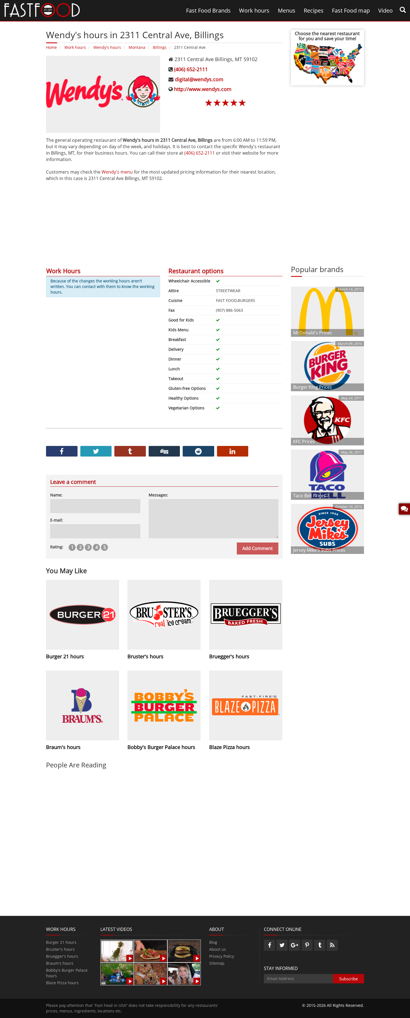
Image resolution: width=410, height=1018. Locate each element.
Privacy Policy (221, 956)
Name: (56, 495)
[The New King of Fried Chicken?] (117, 973)
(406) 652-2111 (191, 69)
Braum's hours (59, 963)
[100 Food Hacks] (117, 950)
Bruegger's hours (62, 956)
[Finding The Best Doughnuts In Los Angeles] (151, 973)
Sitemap (217, 963)
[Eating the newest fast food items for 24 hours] (184, 973)
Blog (213, 942)
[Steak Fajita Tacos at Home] (151, 950)
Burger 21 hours (61, 942)
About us (217, 949)
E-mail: (56, 520)
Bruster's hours (60, 949)
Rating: (56, 546)
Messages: (158, 495)
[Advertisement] (164, 221)
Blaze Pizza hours (62, 982)
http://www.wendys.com (202, 89)
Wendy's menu (117, 172)
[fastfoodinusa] (42, 9)
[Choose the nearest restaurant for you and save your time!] (327, 62)
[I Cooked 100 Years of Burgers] (184, 950)
